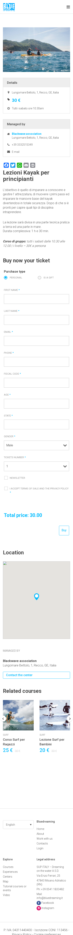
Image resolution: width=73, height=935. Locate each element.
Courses (8, 866)
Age (7, 394)
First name (12, 290)
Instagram (47, 908)
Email (8, 331)
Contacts (42, 843)
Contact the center (19, 675)
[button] (18, 824)
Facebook (47, 902)
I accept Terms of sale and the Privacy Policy (39, 490)
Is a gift (49, 277)
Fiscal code (12, 373)
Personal (16, 277)
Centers (7, 876)
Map (5, 881)
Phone (9, 352)
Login (40, 848)
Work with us (45, 838)
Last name (11, 310)
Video (6, 895)
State (8, 415)
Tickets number (15, 457)
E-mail (15, 151)
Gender (9, 436)
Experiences (10, 871)
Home (40, 828)
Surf (6, 735)
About (40, 833)
